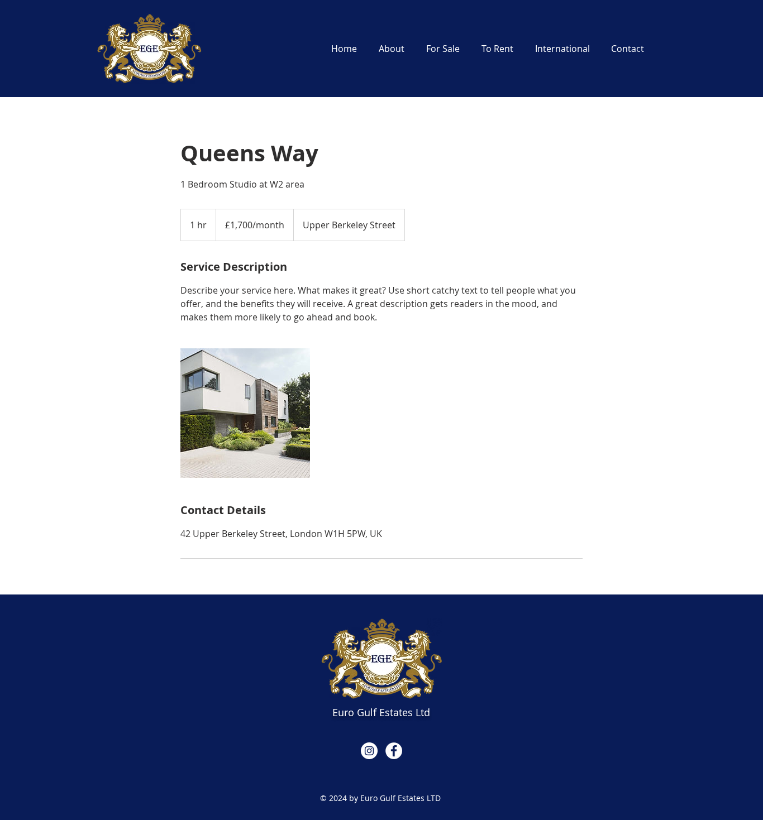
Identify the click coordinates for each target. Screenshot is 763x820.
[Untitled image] (245, 413)
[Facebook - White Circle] (393, 750)
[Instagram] (369, 750)
